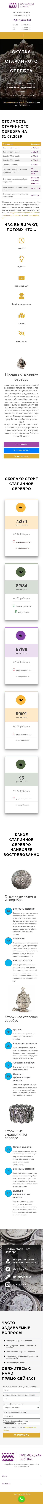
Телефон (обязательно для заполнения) (19, 1395)
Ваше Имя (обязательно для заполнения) (19, 1387)
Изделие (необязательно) (13, 1404)
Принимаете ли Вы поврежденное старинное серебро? (22, 1357)
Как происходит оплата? (16, 1363)
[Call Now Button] (21, 1499)
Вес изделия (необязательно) (14, 1412)
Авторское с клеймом (24, 1063)
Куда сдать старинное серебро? (19, 1341)
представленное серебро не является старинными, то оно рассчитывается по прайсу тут (21, 215)
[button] (21, 1340)
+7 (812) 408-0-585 (21, 20)
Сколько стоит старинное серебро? (21, 1352)
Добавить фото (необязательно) (15, 1421)
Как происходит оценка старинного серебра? (21, 1346)
